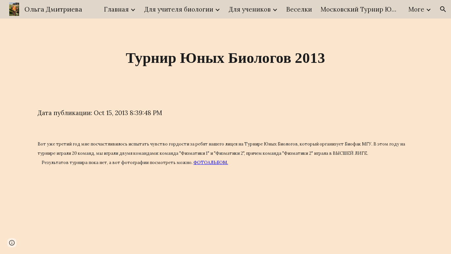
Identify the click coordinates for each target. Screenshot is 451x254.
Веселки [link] (299, 9)
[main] (225, 58)
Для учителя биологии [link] (178, 9)
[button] (443, 9)
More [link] (416, 9)
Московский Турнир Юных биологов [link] (360, 9)
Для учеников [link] (250, 9)
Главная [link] (116, 9)
